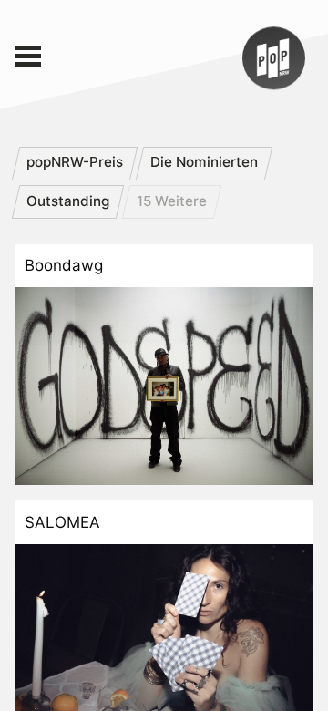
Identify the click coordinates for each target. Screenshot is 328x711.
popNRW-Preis (74, 161)
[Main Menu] (28, 56)
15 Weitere (172, 201)
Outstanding (67, 201)
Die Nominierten (204, 161)
